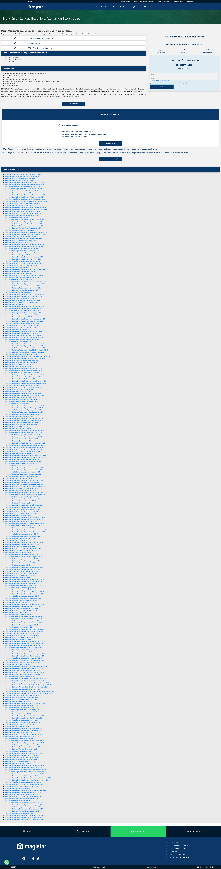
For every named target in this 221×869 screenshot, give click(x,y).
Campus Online (178, 1)
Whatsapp (140, 831)
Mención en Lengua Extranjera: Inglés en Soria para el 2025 (23, 730)
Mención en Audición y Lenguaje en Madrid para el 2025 (22, 571)
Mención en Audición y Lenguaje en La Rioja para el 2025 (22, 509)
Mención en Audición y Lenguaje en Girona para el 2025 (22, 422)
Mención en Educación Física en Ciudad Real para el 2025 (23, 377)
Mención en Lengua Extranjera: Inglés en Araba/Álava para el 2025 (25, 234)
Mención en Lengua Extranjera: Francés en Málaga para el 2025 (24, 592)
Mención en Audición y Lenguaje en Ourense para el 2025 (22, 633)
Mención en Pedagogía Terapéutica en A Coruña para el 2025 (23, 176)
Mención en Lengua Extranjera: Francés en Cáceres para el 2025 (25, 319)
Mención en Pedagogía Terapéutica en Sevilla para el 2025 (23, 709)
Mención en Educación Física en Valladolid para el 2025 (22, 786)
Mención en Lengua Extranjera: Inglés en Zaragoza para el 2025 (24, 817)
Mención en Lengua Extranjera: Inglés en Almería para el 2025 (24, 222)
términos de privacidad (163, 80)
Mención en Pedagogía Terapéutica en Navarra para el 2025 (23, 623)
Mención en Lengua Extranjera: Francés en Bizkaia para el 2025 (24, 294)
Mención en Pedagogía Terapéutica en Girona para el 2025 (23, 424)
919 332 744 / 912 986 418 (178, 857)
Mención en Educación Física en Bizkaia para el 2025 (21, 290)
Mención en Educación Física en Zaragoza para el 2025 (22, 811)
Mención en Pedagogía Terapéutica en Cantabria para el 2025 (24, 337)
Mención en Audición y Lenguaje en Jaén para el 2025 (21, 497)
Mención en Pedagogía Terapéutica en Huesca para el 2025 (23, 474)
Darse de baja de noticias (177, 848)
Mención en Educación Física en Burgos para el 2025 (21, 302)
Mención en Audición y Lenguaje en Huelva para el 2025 (22, 459)
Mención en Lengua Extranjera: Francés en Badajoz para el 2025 (25, 269)
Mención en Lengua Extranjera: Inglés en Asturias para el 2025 (24, 246)
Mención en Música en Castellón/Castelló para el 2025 (21, 354)
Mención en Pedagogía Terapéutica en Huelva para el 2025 (23, 461)
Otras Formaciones (150, 7)
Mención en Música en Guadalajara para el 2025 (20, 453)
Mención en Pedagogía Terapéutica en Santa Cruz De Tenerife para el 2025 (28, 685)
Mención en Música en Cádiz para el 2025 (18, 329)
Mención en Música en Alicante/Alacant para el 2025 (21, 205)
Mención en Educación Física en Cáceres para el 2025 (21, 315)
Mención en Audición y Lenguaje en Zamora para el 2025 (22, 794)
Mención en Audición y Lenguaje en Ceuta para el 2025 (22, 360)
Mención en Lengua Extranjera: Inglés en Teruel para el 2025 (23, 755)
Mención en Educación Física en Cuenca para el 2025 (21, 401)
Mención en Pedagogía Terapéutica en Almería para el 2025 (23, 213)
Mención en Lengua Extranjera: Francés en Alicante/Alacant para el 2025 (27, 207)
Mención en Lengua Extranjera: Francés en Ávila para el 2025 (24, 257)
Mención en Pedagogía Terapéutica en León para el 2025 (22, 536)
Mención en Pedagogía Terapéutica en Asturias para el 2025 (23, 238)
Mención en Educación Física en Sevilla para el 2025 (21, 712)
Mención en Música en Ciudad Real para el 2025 (20, 379)
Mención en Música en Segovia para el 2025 (18, 701)
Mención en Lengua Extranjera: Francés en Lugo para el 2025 (24, 567)
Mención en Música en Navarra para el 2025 (18, 627)
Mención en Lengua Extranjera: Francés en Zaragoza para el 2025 (25, 815)
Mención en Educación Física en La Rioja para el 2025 (21, 513)
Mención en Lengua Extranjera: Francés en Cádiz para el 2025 (24, 331)
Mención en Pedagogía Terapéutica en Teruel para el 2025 (23, 747)
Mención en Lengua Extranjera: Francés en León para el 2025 (24, 542)
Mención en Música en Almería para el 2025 (18, 217)
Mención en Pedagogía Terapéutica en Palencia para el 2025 (23, 647)
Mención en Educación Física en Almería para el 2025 (21, 215)
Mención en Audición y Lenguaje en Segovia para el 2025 (22, 695)
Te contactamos (193, 831)
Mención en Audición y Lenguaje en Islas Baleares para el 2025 (24, 484)
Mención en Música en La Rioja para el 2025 (18, 515)
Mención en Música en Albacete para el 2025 (18, 193)
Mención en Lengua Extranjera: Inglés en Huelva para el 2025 (24, 470)
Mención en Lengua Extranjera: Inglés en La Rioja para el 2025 (24, 519)
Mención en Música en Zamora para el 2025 (18, 800)
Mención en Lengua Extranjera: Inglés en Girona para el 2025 (23, 432)
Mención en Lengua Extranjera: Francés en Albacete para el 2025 (25, 195)
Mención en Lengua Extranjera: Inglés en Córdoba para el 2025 (24, 395)
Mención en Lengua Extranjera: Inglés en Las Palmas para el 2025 (25, 532)
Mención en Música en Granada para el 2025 (18, 441)
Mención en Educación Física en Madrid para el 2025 (21, 575)
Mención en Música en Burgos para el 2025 (18, 304)
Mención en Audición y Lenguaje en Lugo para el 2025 (21, 559)
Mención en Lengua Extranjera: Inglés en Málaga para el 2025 (24, 594)
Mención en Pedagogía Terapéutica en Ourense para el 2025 (23, 635)
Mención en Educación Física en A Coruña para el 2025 (22, 178)
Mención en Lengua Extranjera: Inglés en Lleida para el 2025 (23, 557)
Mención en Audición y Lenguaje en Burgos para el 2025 (22, 298)
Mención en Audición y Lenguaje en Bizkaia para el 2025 (22, 286)
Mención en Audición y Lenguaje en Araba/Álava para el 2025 (24, 224)
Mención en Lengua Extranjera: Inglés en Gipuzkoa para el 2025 (24, 420)
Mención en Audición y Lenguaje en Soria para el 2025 (21, 720)
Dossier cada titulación (176, 854)
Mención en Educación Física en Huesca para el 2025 (21, 476)
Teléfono (84, 831)
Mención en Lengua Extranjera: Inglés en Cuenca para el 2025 (24, 408)
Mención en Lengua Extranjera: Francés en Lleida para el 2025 (24, 554)
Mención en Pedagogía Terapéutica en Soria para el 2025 (22, 722)
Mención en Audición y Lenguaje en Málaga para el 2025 (22, 583)
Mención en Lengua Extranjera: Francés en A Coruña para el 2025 (25, 182)
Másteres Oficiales (119, 7)
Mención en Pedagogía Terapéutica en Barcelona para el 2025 (24, 275)
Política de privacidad (98, 867)
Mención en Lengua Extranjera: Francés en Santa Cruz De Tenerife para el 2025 (29, 691)
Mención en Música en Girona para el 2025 (18, 428)
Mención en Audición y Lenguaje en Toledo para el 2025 (22, 757)
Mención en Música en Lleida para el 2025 (18, 552)
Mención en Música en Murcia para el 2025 (18, 614)
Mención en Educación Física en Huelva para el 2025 (21, 463)
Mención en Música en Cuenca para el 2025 (18, 404)
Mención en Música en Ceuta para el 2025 (18, 366)
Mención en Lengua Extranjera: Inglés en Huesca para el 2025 (24, 482)
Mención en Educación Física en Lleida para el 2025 (21, 550)
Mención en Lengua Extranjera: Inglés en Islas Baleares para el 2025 (26, 494)
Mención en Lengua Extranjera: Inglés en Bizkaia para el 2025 (24, 296)
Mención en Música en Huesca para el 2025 (18, 478)
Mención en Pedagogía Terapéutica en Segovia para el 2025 (23, 697)
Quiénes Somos (125, 1)
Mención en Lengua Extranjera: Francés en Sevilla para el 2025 (24, 716)
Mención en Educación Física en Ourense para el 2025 (21, 637)
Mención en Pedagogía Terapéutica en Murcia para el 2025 (23, 610)
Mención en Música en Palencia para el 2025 (18, 652)
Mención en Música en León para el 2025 (17, 540)
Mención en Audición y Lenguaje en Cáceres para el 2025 (22, 310)
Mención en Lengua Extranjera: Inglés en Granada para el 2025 (24, 445)
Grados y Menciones (134, 7)
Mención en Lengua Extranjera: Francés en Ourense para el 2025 (25, 641)
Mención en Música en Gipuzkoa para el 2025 (19, 416)
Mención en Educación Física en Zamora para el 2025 (21, 798)
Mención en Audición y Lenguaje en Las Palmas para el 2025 (23, 521)
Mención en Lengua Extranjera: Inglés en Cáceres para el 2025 (24, 321)
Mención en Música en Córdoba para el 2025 (18, 391)
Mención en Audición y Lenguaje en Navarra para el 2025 (22, 621)
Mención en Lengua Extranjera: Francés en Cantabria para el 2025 (25, 344)
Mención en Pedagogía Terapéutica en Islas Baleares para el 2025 (25, 486)
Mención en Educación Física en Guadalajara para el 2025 (23, 451)
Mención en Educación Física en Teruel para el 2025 (21, 749)
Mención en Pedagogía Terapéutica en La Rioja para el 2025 (23, 511)
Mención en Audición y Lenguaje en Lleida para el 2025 (22, 546)
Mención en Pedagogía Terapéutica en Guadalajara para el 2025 (24, 449)
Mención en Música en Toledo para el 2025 (18, 763)
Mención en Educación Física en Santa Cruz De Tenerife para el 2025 (26, 687)
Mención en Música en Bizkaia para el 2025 (18, 292)
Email (29, 831)
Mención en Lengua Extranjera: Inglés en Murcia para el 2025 (23, 619)
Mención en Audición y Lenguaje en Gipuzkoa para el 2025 (23, 410)
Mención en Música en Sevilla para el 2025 (18, 714)
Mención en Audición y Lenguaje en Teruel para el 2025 (22, 745)
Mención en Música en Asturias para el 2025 (18, 242)
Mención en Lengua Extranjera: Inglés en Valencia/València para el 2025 (27, 780)
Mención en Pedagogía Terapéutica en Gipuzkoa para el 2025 (24, 412)
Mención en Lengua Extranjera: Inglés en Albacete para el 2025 (24, 197)
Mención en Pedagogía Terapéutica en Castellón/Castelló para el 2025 (26, 350)
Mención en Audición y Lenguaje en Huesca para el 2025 (22, 472)
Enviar (162, 87)
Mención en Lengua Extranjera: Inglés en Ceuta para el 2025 (23, 370)
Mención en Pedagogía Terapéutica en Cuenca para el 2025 (23, 399)
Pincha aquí (92, 34)
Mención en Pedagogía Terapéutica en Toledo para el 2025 (23, 759)
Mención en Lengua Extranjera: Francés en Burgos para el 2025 (24, 306)
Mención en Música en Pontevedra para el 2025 (19, 664)
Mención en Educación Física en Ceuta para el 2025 (21, 364)
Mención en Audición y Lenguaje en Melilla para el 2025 (22, 596)
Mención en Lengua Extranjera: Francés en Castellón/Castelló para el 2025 (28, 356)
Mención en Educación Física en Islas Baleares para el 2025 (23, 488)
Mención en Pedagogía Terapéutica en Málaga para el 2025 (23, 585)
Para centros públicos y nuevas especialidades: (78, 135)
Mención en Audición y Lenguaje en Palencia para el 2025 (22, 645)
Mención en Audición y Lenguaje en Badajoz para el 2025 (22, 261)
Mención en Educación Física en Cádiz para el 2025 (21, 327)
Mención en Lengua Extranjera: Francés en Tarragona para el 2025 (25, 741)
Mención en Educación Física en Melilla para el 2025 (21, 600)
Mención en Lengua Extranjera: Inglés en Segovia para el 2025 (24, 705)
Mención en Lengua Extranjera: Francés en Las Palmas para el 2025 (26, 530)
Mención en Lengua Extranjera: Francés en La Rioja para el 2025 (25, 517)
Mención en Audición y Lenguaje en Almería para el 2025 (22, 211)
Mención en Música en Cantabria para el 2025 (19, 342)
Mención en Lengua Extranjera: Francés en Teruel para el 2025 (24, 753)
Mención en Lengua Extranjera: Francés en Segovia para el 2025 (25, 703)
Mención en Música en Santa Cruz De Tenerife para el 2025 (23, 689)
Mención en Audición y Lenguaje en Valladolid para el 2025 (23, 782)
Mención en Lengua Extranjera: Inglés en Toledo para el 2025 (23, 767)
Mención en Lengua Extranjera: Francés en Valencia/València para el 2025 (28, 778)
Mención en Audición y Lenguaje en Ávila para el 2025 (21, 248)
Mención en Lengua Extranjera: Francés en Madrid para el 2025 (24, 579)
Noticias (135, 1)
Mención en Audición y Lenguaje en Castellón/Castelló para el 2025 (25, 348)
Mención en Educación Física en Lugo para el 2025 (20, 563)
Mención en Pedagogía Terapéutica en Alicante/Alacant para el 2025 (26, 201)
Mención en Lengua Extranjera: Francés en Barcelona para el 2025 (25, 282)
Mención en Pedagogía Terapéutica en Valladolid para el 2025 (24, 784)
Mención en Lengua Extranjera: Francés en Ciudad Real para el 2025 (26, 381)
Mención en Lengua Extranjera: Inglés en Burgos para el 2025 (24, 308)
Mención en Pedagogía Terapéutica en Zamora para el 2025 (23, 796)
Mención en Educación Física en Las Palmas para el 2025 (22, 525)
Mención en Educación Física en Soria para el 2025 (20, 724)
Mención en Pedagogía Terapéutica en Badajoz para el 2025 (23, 263)
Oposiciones (89, 7)
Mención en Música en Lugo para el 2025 (17, 565)
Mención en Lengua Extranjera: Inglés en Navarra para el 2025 (24, 631)
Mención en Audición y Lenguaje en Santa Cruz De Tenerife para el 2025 (27, 683)
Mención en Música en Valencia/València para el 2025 (21, 776)
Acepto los (160, 80)
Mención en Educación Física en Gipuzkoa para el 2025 (22, 414)
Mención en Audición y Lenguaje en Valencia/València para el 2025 (25, 769)
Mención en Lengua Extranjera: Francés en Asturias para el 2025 (24, 244)
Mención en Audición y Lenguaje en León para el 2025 (21, 534)
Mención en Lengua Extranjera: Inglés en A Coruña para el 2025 (24, 184)
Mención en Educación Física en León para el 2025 (20, 538)
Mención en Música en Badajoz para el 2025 (18, 267)
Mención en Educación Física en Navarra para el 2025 (21, 625)
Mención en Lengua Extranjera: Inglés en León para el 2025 (23, 544)
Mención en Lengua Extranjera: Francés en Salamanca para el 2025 (26, 678)
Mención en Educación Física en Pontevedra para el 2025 (22, 662)
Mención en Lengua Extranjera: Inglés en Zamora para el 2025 (24, 805)
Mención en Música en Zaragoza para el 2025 (19, 813)
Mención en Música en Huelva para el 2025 (18, 466)
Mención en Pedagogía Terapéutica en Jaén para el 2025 (22, 499)
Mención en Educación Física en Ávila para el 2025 (20, 253)
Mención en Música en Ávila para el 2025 (17, 255)
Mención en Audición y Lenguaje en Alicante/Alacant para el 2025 (25, 199)
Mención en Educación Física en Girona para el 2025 (21, 426)
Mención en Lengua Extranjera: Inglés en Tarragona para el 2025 (24, 743)
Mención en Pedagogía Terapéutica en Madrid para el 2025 (23, 573)
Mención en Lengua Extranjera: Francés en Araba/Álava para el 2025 (26, 232)
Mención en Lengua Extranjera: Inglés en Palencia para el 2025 (24, 656)
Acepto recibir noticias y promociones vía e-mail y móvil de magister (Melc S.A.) (172, 83)
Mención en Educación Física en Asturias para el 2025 (21, 240)
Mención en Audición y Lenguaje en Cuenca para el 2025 (22, 397)
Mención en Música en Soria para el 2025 (17, 726)
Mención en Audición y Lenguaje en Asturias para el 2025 (22, 236)
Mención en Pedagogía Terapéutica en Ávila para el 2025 (22, 251)
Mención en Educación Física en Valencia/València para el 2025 (24, 774)
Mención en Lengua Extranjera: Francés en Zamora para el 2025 (24, 803)
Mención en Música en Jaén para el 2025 (17, 503)
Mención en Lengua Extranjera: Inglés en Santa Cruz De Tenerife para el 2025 (29, 693)
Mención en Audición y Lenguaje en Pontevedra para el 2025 (23, 658)
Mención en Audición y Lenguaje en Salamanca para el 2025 (23, 670)
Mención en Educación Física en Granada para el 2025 (22, 439)
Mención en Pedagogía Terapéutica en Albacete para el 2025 (23, 189)
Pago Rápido (173, 842)
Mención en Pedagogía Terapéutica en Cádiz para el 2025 (22, 325)
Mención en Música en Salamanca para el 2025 (19, 676)
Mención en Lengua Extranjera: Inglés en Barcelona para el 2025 (25, 284)
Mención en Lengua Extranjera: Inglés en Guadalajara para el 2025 (25, 457)
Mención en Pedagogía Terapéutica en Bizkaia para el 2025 (23, 288)
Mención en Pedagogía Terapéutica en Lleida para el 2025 (23, 548)
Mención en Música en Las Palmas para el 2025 (19, 528)
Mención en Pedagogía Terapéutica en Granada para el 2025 (23, 437)
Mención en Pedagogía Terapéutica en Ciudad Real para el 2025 (25, 375)
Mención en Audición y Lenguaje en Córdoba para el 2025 (22, 385)
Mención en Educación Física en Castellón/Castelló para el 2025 (24, 352)
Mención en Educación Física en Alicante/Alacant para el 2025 (24, 203)
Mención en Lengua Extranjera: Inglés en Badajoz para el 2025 (24, 271)
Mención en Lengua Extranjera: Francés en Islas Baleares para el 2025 (26, 492)
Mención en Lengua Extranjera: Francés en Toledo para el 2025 (24, 765)
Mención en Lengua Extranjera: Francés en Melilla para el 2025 (24, 604)
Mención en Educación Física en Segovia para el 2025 (21, 699)
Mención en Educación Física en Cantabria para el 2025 (22, 339)
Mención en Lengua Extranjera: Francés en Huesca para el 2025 (24, 480)
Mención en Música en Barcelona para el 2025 (19, 279)
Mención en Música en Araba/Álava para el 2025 (19, 230)
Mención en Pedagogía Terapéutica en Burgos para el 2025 (23, 300)
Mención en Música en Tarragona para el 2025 (19, 738)
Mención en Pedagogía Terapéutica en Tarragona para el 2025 (24, 734)
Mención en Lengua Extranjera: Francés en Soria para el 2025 (24, 728)
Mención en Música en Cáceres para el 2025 (18, 317)
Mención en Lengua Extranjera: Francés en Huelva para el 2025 (24, 468)
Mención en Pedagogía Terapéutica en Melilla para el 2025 (23, 598)
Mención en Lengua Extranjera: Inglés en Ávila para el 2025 (23, 259)
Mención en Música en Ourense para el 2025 (18, 639)
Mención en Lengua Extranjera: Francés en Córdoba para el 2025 (25, 393)
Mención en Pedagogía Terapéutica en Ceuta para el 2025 (22, 362)
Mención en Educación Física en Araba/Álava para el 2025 (23, 228)
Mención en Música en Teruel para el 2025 (18, 751)
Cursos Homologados (103, 7)
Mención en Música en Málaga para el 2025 (18, 590)
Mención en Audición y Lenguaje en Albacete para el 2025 (22, 186)
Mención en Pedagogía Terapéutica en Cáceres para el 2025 (23, 313)
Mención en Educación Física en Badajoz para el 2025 (21, 265)
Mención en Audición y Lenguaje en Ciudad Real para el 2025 (24, 373)
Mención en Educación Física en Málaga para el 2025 (21, 588)
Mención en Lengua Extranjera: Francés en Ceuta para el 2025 (24, 368)
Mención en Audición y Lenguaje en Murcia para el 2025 (22, 608)
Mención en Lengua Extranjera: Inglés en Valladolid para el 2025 (24, 792)
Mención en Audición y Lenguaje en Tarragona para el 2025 (23, 732)
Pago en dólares (174, 851)
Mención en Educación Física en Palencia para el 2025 (22, 650)
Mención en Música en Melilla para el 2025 (18, 602)
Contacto (29, 1)
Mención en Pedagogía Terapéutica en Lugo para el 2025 (22, 561)
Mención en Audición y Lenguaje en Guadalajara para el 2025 (24, 447)
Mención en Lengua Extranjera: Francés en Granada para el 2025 (25, 443)
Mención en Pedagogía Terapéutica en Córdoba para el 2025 (23, 387)
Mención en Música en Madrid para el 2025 (18, 577)
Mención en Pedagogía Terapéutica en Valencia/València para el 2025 (26, 772)
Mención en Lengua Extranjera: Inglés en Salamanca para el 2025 (25, 681)
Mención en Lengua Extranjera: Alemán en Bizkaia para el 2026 (24, 819)
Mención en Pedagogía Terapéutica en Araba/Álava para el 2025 (24, 226)
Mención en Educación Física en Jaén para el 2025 (20, 501)
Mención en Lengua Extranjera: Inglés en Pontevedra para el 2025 (25, 668)
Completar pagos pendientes (179, 845)
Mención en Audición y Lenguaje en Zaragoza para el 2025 (23, 807)
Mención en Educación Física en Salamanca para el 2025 (22, 674)
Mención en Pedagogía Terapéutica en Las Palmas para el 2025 (24, 523)
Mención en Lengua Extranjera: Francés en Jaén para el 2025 (24, 505)
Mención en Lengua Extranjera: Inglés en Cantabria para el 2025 (24, 346)
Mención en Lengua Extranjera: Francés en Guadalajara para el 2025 (26, 455)
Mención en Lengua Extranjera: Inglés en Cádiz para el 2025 (23, 333)
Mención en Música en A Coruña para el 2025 (19, 180)
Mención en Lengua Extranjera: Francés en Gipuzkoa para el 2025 (25, 418)
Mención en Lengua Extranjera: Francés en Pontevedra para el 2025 (26, 666)
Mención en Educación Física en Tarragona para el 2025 (22, 736)
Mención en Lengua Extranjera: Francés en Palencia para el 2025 (25, 654)
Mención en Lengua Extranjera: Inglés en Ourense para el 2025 (24, 643)
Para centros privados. (69, 137)
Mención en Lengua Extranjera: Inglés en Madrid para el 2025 (23, 581)
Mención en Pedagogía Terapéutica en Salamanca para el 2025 (24, 672)
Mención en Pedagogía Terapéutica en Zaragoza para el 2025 (24, 809)
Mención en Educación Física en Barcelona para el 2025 (22, 277)
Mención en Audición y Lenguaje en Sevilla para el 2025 (22, 707)
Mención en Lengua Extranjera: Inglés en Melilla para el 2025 (23, 606)
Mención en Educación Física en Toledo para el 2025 (21, 761)
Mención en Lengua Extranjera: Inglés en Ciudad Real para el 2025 (25, 383)
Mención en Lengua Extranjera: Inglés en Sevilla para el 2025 (23, 718)
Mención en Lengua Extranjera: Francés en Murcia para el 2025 (24, 616)
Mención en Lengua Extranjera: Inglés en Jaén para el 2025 (23, 507)
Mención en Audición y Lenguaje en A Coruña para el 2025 (23, 174)
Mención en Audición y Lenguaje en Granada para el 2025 (22, 435)
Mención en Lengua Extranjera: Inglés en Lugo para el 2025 (23, 569)
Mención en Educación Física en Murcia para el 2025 (21, 612)
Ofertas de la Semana (163, 1)
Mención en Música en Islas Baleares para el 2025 (20, 490)
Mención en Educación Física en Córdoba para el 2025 (22, 389)
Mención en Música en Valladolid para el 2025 (19, 788)
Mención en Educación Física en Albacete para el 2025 (22, 191)
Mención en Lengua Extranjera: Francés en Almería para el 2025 (24, 220)
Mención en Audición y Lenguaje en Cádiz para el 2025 (22, 323)
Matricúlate (189, 1)
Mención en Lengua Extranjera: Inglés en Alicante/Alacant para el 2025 (26, 209)
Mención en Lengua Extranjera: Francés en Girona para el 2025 (24, 430)
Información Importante (147, 1)
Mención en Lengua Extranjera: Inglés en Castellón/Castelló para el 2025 (27, 358)
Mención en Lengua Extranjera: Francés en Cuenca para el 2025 (24, 406)
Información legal (151, 867)
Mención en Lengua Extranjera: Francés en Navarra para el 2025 (24, 629)
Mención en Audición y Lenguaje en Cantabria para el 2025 (23, 335)
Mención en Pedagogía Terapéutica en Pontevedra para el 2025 (24, 660)
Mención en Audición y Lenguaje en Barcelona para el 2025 (23, 273)
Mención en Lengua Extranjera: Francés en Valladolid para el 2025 (25, 790)
